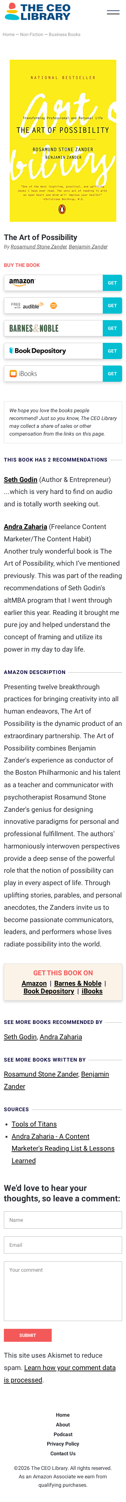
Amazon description (35, 672)
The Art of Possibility (40, 237)
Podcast (63, 1434)
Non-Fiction (31, 34)
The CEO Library (37, 11)
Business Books (64, 34)
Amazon (34, 983)
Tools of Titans (34, 1124)
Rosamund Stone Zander (39, 247)
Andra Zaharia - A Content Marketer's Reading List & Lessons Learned (63, 1149)
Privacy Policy (63, 1444)
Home (9, 34)
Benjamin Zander (88, 247)
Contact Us (63, 1453)
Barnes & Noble (77, 983)
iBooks (92, 991)
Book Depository (49, 991)
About (63, 1425)
